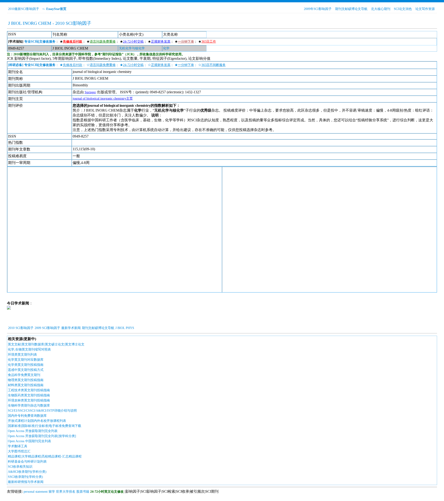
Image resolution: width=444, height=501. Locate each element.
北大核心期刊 (380, 9)
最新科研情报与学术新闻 (25, 482)
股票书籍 (82, 491)
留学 (52, 491)
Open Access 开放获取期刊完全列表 (33, 431)
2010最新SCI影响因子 (23, 9)
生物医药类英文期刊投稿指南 (29, 395)
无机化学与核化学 (132, 48)
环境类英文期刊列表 (22, 354)
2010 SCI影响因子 (21, 328)
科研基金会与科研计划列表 (27, 461)
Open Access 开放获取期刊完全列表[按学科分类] (42, 436)
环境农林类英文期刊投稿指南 (29, 400)
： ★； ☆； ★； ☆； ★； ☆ (117, 65)
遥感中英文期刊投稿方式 (25, 370)
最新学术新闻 (71, 328)
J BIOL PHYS (124, 328)
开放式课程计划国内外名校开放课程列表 (37, 421)
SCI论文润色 (403, 9)
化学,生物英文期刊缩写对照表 (29, 349)
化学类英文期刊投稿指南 (25, 364)
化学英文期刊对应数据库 (25, 359)
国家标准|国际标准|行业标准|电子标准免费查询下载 (44, 426)
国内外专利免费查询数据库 (27, 415)
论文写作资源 (425, 9)
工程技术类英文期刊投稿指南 (29, 390)
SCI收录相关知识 (20, 466)
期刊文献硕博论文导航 (351, 9)
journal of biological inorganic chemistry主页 (103, 98)
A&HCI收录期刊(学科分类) (27, 471)
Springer (90, 92)
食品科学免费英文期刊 (24, 375)
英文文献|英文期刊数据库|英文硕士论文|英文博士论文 (46, 344)
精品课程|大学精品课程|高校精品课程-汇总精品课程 (45, 456)
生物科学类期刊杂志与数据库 (29, 405)
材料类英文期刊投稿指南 (25, 385)
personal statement (36, 491)
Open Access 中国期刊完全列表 (29, 441)
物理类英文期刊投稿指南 (25, 380)
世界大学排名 (65, 491)
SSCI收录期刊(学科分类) (25, 477)
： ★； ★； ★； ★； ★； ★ (112, 41)
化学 (166, 48)
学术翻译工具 (17, 446)
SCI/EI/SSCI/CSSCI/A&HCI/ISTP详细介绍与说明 (42, 410)
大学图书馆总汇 (19, 451)
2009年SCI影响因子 (318, 9)
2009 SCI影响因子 (47, 328)
